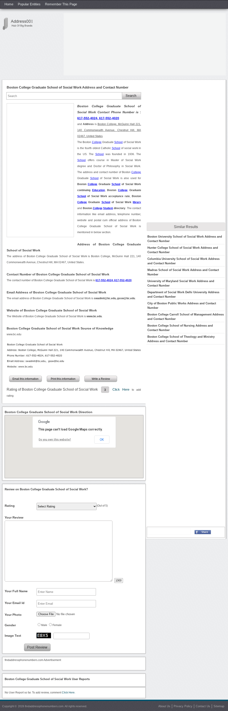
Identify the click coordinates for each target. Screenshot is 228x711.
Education (98, 190)
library (137, 202)
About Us (164, 706)
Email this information (25, 378)
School (118, 142)
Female (57, 625)
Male (44, 625)
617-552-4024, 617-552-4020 (98, 118)
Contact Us (203, 706)
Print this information (63, 378)
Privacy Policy (183, 706)
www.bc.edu (14, 334)
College (97, 142)
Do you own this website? (55, 439)
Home (8, 4)
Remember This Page (61, 4)
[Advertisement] (145, 44)
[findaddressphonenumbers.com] (20, 23)
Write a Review (101, 378)
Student (108, 208)
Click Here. (68, 692)
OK (102, 439)
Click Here (122, 389)
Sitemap (219, 706)
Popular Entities (29, 4)
